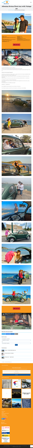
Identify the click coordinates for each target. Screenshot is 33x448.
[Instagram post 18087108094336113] (6, 393)
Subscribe (16, 374)
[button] (30, 2)
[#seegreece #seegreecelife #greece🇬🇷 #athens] (16, 393)
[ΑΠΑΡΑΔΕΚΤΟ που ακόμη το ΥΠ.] (16, 383)
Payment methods (4, 415)
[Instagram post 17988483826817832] (26, 393)
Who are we (3, 411)
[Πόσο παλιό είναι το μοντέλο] (26, 383)
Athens (29, 14)
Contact (3, 412)
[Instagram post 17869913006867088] (26, 403)
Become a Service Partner (5, 413)
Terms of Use (3, 414)
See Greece (7, 445)
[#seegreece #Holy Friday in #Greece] (6, 403)
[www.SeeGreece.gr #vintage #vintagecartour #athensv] (16, 403)
